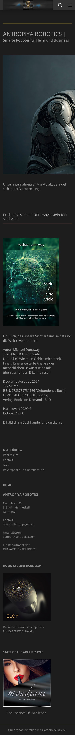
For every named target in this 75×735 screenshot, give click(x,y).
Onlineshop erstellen (22, 730)
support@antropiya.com (19, 537)
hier (61, 422)
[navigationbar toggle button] (70, 5)
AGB (6, 465)
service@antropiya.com (18, 524)
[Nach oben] (64, 729)
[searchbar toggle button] (60, 5)
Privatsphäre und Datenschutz (23, 470)
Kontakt (8, 460)
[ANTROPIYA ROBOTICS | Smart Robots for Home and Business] (26, 5)
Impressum (10, 455)
